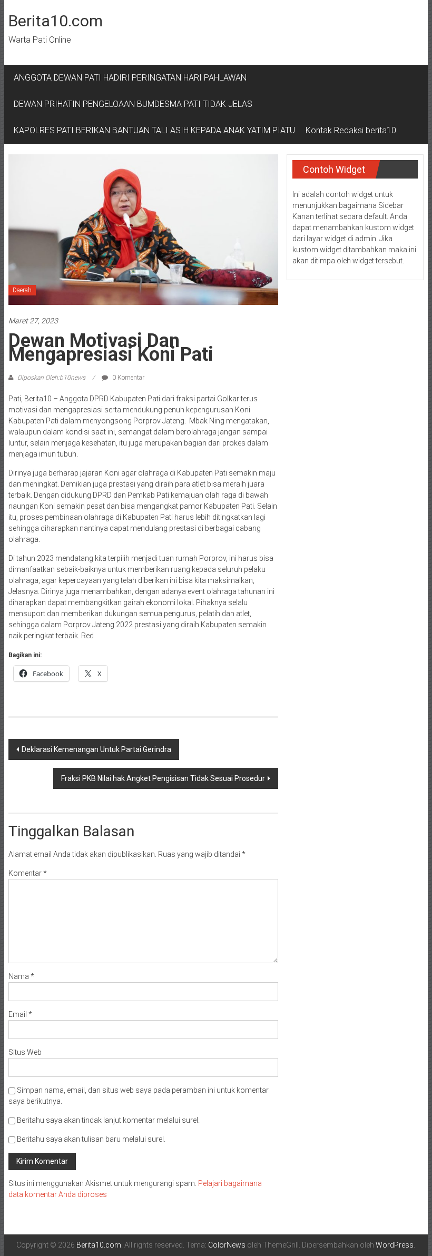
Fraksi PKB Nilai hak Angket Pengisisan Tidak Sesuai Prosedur (163, 778)
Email (20, 1014)
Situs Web (25, 1052)
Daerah (22, 290)
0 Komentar (127, 377)
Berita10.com (55, 21)
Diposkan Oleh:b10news (51, 377)
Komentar (27, 873)
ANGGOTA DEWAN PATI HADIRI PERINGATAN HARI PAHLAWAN (132, 78)
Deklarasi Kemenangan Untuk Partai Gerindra (96, 749)
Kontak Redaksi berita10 (351, 130)
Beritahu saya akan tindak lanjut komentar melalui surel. (108, 1120)
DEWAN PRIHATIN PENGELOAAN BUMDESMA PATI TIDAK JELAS (133, 104)
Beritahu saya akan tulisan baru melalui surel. (91, 1139)
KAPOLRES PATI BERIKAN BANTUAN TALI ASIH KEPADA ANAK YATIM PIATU (154, 130)
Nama (21, 976)
